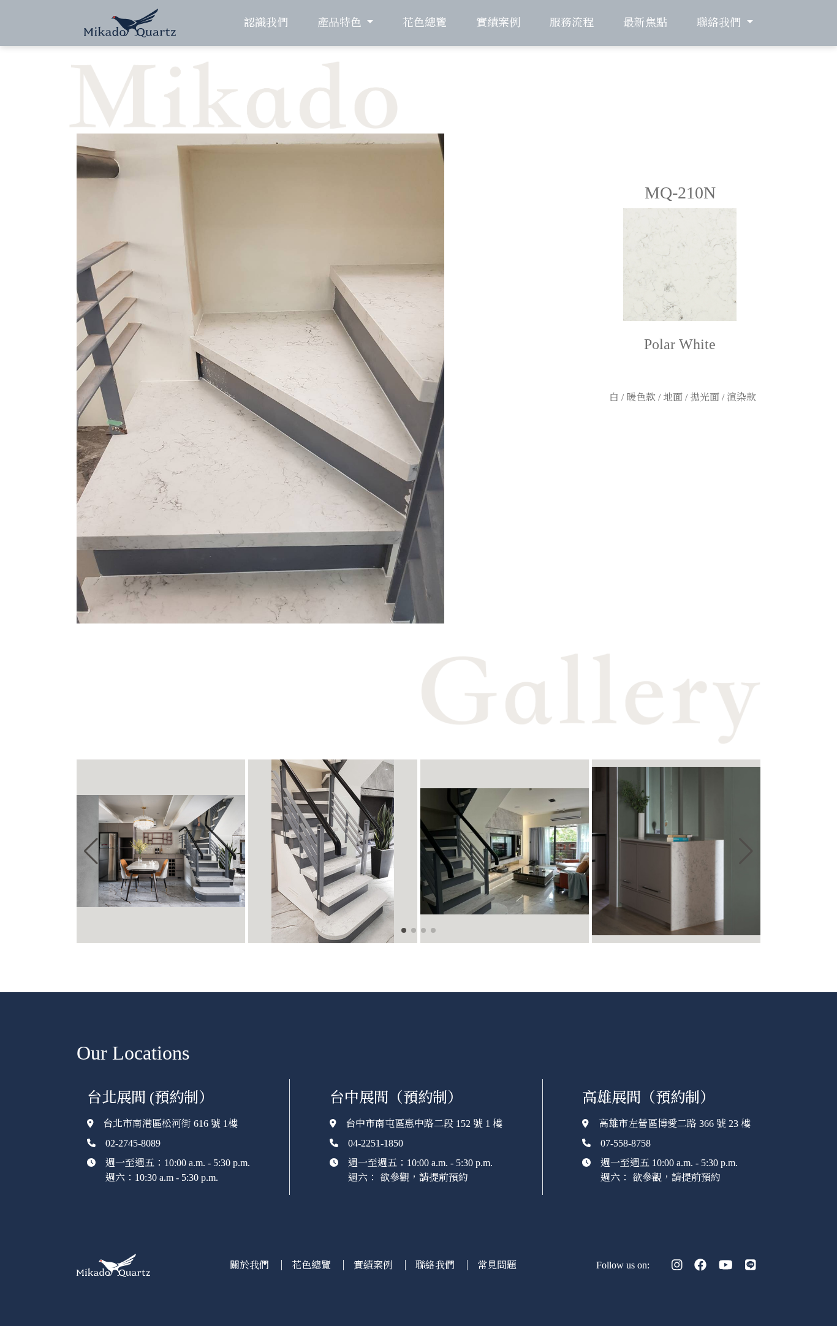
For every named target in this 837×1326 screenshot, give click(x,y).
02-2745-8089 (133, 1143)
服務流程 (572, 23)
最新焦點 (645, 23)
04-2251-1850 (375, 1143)
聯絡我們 (436, 1265)
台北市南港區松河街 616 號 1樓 (170, 1123)
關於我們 (250, 1265)
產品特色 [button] (341, 23)
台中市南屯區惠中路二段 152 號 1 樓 (424, 1123)
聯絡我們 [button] (720, 23)
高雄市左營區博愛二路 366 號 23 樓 (675, 1123)
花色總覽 (425, 23)
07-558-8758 (625, 1143)
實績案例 (498, 23)
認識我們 (266, 23)
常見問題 (497, 1265)
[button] (91, 851)
